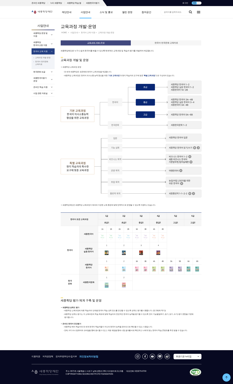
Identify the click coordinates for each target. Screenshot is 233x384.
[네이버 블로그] (159, 356)
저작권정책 (47, 356)
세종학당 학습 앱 (74, 3)
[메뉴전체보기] (198, 12)
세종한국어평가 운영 (40, 79)
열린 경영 (127, 12)
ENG (199, 3)
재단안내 (66, 12)
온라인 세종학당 (38, 3)
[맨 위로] (226, 377)
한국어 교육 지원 (40, 51)
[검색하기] (190, 12)
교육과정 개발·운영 (42, 58)
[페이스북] (145, 356)
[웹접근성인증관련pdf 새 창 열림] (195, 372)
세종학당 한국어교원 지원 (40, 43)
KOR (194, 3)
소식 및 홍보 (106, 12)
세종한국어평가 (92, 3)
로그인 (185, 3)
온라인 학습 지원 (40, 87)
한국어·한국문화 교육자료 (166, 43)
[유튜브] (152, 356)
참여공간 (146, 12)
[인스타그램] (137, 356)
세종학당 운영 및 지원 (40, 34)
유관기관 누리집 (183, 356)
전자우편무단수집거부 (66, 356)
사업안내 (85, 12)
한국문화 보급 (39, 72)
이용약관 (36, 356)
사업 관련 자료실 (40, 93)
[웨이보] (167, 356)
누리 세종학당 (56, 3)
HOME (64, 33)
